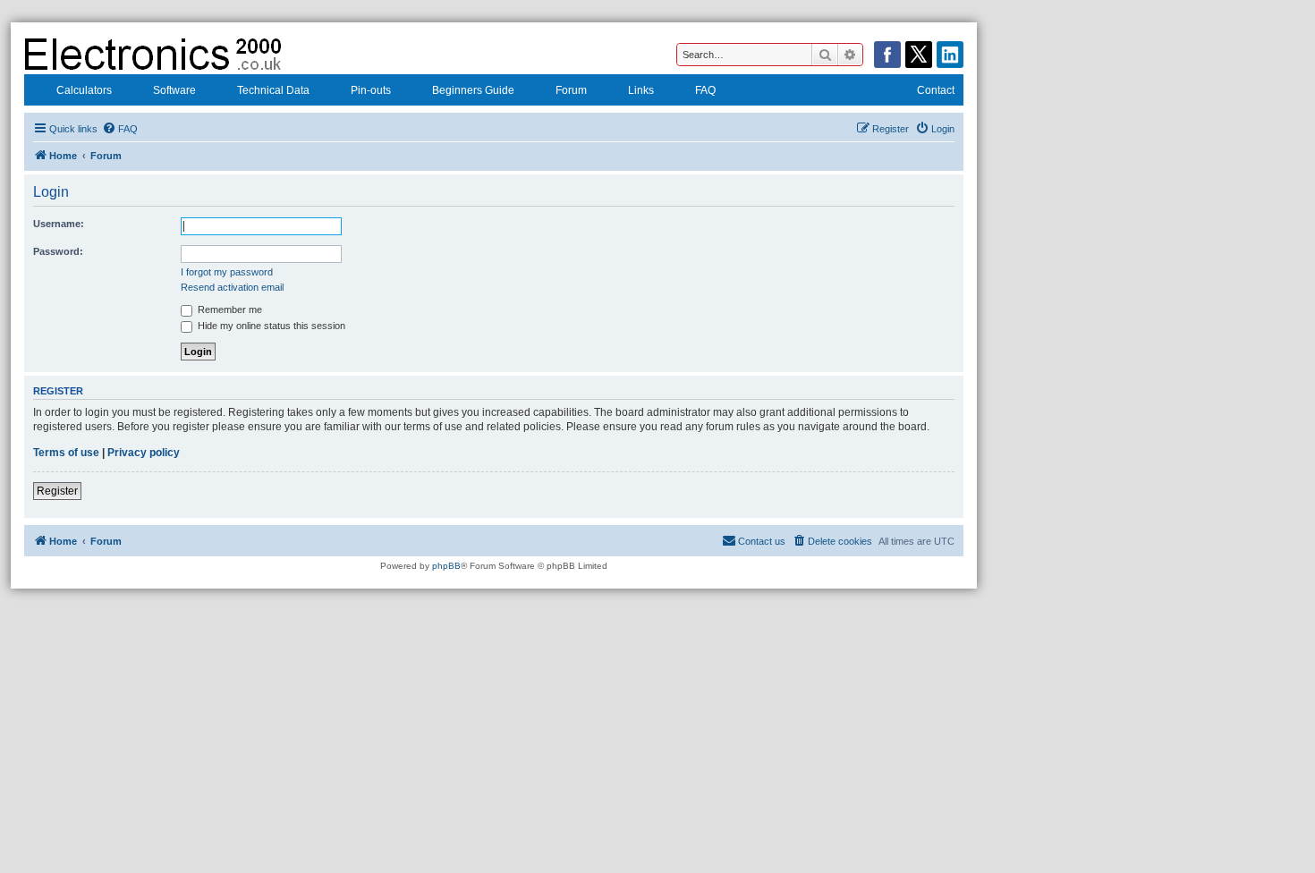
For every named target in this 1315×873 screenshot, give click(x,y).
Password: (58, 251)
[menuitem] (120, 129)
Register (57, 491)
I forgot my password (227, 272)
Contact (935, 90)
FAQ (705, 90)
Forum (571, 90)
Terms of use (66, 452)
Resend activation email (232, 287)
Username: (58, 223)
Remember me (228, 309)
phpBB (446, 566)
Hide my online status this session (270, 325)
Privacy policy (143, 452)
